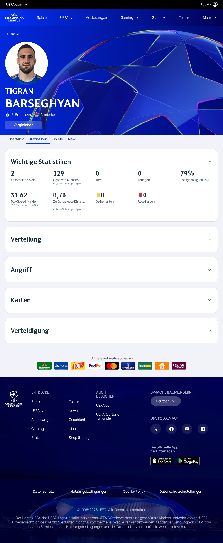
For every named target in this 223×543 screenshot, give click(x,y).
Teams (74, 401)
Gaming (37, 428)
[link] (41, 17)
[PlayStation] (61, 366)
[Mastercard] (112, 366)
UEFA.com (104, 405)
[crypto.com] (128, 366)
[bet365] (145, 366)
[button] (129, 17)
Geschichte (78, 419)
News (73, 410)
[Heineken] (44, 366)
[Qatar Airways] (179, 366)
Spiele (57, 139)
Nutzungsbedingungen (88, 491)
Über (72, 428)
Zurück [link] (14, 34)
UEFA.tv (37, 410)
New (72, 139)
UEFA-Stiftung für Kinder (107, 416)
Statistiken (38, 139)
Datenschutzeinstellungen (180, 491)
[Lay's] (78, 366)
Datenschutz (43, 491)
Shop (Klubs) (79, 437)
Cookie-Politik (134, 491)
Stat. (35, 437)
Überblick (16, 139)
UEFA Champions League (14, 17)
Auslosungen (41, 419)
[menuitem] (43, 17)
